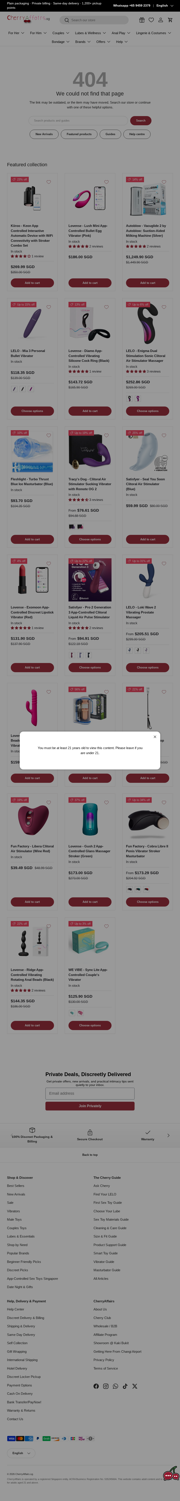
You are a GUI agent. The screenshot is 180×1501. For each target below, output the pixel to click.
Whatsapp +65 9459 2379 (131, 5)
